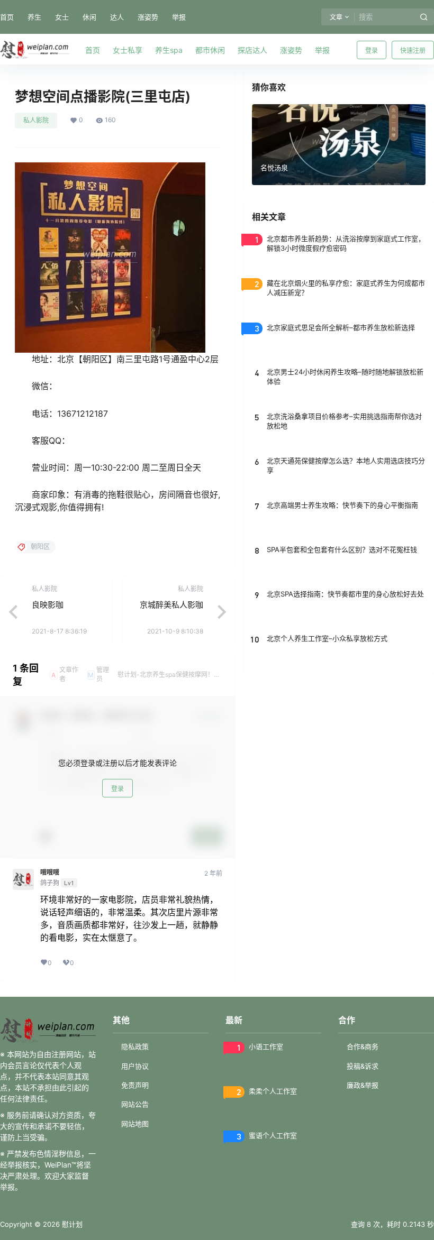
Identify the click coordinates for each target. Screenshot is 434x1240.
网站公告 (135, 1104)
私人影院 (36, 120)
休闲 (89, 17)
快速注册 (413, 50)
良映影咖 (48, 605)
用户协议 (135, 1066)
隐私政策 (135, 1046)
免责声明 (135, 1085)
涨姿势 (148, 17)
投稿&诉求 (362, 1066)
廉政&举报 (362, 1085)
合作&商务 (362, 1046)
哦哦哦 (49, 872)
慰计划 (71, 1224)
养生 (34, 17)
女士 (62, 17)
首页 (7, 17)
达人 (117, 17)
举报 (179, 17)
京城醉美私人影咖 (171, 605)
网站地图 (135, 1123)
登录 (371, 50)
